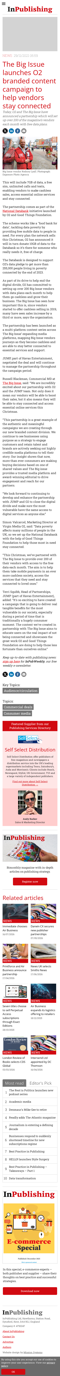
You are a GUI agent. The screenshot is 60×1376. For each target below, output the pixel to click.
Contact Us (9, 1336)
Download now (30, 1291)
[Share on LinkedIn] (11, 130)
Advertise (8, 1341)
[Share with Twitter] (5, 130)
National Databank (15, 211)
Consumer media (17, 713)
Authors (7, 1347)
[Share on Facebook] (17, 130)
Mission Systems (33, 1352)
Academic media (20, 1101)
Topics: (8, 701)
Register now (30, 881)
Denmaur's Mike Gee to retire (28, 1109)
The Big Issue (12, 383)
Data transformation (22, 1178)
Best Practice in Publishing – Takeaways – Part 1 (28, 1168)
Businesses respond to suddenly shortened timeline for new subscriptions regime (30, 1140)
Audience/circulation (21, 690)
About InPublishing (13, 1331)
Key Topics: (11, 685)
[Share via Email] (23, 130)
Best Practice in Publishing (26, 1151)
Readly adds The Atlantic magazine (32, 1117)
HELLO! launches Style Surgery (29, 1159)
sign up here (11, 661)
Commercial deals (18, 707)
